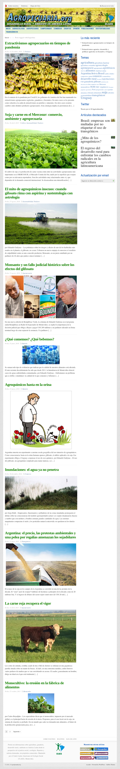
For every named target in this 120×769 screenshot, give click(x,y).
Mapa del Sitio (35, 6)
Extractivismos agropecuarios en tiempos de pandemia (37, 45)
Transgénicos (12, 32)
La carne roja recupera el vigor (28, 603)
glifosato (97, 81)
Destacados (27, 691)
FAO (82, 82)
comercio (97, 76)
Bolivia (94, 73)
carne (90, 76)
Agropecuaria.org (15, 764)
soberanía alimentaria (94, 93)
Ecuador (99, 79)
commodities (106, 76)
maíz (97, 84)
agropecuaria (98, 68)
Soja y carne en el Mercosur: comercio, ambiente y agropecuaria (33, 116)
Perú (94, 89)
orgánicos (104, 86)
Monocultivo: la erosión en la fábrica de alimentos (34, 685)
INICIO (8, 29)
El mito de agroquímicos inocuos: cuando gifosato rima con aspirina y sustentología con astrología (39, 193)
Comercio (58, 29)
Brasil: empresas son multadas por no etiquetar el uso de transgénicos (95, 125)
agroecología (102, 65)
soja (104, 92)
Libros (24, 123)
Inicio (7, 37)
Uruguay (86, 97)
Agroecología (18, 29)
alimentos (90, 70)
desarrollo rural (88, 78)
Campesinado (46, 29)
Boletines (24, 6)
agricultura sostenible (88, 65)
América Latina (101, 71)
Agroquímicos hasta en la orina (28, 384)
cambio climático (109, 74)
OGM (92, 86)
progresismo (100, 90)
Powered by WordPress (98, 764)
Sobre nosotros (13, 6)
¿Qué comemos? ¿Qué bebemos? (29, 339)
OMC (97, 87)
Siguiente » (17, 731)
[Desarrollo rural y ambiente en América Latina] (60, 17)
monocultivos (85, 87)
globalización (104, 82)
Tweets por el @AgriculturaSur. (92, 109)
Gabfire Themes (110, 764)
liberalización (84, 84)
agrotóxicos (109, 67)
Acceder (88, 764)
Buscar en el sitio (107, 6)
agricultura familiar (101, 63)
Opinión (76, 29)
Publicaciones (87, 29)
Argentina (86, 73)
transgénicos (98, 95)
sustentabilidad (86, 95)
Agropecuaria (32, 29)
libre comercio (92, 84)
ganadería (88, 81)
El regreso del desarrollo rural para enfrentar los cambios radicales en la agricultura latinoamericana (96, 156)
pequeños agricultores (86, 90)
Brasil (101, 73)
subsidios (111, 93)
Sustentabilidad (103, 29)
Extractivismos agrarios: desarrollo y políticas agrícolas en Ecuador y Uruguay (97, 50)
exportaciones (108, 78)
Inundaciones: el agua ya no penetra (32, 469)
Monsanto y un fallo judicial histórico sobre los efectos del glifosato (39, 267)
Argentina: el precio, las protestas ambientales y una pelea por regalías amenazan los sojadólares (40, 535)
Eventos (67, 29)
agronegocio (87, 67)
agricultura (87, 62)
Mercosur (102, 84)
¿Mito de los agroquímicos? (91, 139)
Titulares (28, 51)
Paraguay (111, 87)
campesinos (84, 76)
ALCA (83, 71)
